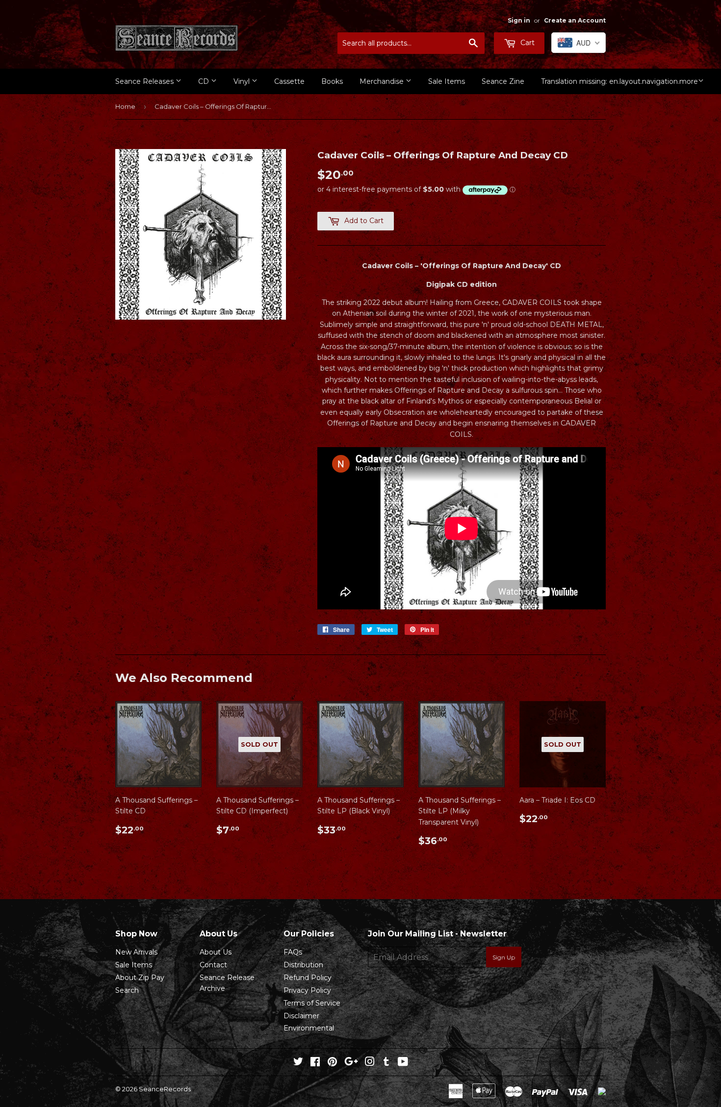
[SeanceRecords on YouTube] (403, 1062)
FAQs (292, 952)
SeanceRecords (165, 1089)
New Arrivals (136, 952)
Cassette (289, 81)
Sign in (519, 20)
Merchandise (383, 81)
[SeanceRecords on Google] (351, 1062)
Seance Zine (503, 81)
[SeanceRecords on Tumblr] (386, 1062)
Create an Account (575, 20)
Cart (526, 42)
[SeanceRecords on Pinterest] (332, 1062)
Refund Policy (307, 977)
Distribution (303, 964)
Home (125, 106)
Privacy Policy (307, 990)
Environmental (308, 1028)
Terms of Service (311, 1003)
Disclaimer (301, 1015)
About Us (216, 952)
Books (332, 81)
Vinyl (242, 81)
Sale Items (446, 81)
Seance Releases (145, 81)
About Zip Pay (139, 977)
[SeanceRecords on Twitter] (298, 1062)
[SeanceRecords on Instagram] (370, 1062)
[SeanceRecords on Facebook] (315, 1062)
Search (127, 990)
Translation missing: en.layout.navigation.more (619, 81)
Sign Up (503, 957)
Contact (213, 964)
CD (204, 81)
